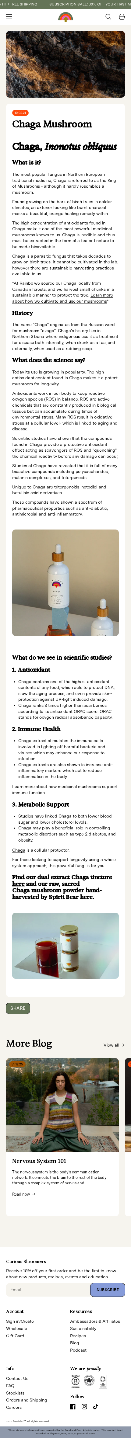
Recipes (78, 1335)
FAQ (10, 1385)
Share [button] (18, 1008)
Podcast (78, 1350)
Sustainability (83, 1328)
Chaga (59, 180)
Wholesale (16, 1328)
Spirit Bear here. (71, 897)
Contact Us (17, 1378)
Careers (14, 1407)
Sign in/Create (20, 1321)
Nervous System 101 (39, 1161)
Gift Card (15, 1335)
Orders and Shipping (26, 1400)
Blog (74, 1342)
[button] (9, 17)
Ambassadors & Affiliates (95, 1321)
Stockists (15, 1393)
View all (111, 1045)
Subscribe (108, 1290)
